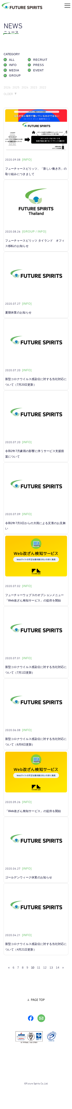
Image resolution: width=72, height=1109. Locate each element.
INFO (13, 65)
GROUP (15, 75)
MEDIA (14, 70)
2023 (33, 87)
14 (57, 967)
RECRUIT (40, 59)
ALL (12, 59)
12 (45, 967)
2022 (42, 87)
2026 (7, 87)
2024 (25, 87)
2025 (15, 87)
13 (51, 967)
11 (38, 967)
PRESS (38, 65)
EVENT (38, 70)
